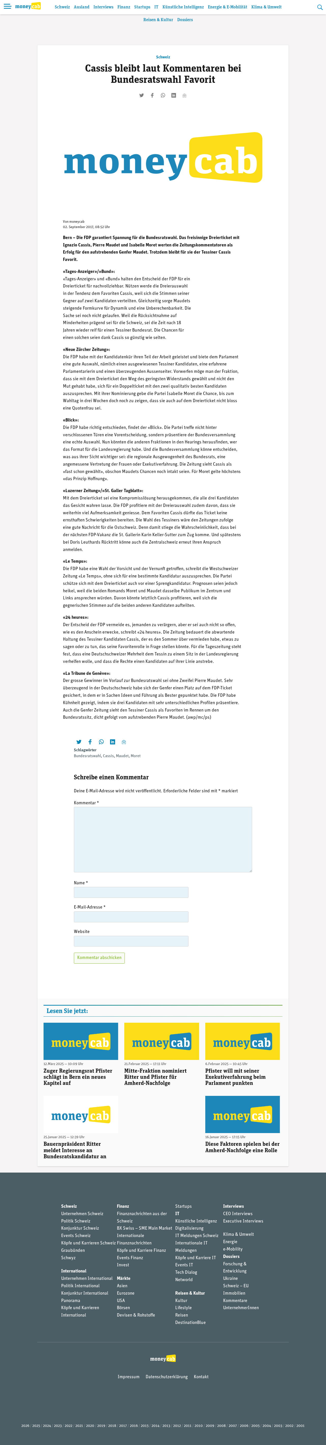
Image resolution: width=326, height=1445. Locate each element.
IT (156, 7)
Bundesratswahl (87, 756)
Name (81, 883)
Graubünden (73, 1251)
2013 (166, 1426)
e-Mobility (233, 1249)
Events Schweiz (76, 1236)
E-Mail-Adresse (90, 907)
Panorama (70, 1301)
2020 (90, 1426)
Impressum (129, 1377)
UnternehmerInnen (241, 1308)
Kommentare (235, 1301)
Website (82, 932)
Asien (122, 1286)
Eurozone (125, 1293)
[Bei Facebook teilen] (152, 95)
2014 (155, 1426)
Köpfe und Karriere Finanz (141, 1251)
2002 (289, 1426)
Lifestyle (183, 1308)
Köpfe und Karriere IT (195, 1258)
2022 (68, 1426)
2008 (221, 1426)
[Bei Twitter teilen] (141, 95)
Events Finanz (130, 1258)
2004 (267, 1426)
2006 (244, 1426)
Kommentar (86, 803)
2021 (79, 1426)
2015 (144, 1426)
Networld (184, 1280)
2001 (300, 1426)
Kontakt (201, 1377)
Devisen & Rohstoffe (136, 1315)
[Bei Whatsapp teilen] (163, 95)
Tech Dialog (186, 1272)
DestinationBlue (190, 1323)
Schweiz (62, 7)
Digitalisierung (189, 1228)
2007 (233, 1426)
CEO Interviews (238, 1214)
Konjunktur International (84, 1293)
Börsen (123, 1308)
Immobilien (234, 1293)
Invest (123, 1265)
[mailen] (184, 95)
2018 (112, 1426)
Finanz (123, 7)
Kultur (181, 1301)
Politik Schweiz (75, 1221)
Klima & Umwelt (266, 7)
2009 (210, 1426)
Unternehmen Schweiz (82, 1214)
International (73, 1271)
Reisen (181, 1315)
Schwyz (68, 1258)
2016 (134, 1426)
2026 (25, 1426)
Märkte (123, 1279)
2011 (188, 1426)
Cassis (108, 756)
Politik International (80, 1286)
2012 (177, 1426)
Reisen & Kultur (158, 20)
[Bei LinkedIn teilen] (174, 95)
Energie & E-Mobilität (227, 7)
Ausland (81, 7)
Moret (136, 756)
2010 (199, 1426)
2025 (36, 1426)
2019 (101, 1426)
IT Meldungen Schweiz (197, 1236)
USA (121, 1301)
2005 (255, 1426)
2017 (123, 1426)
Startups (142, 7)
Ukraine (230, 1279)
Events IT (184, 1265)
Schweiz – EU (236, 1286)
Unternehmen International (87, 1279)
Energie (230, 1242)
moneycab (77, 222)
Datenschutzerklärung (167, 1377)
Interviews (103, 7)
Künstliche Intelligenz (183, 7)
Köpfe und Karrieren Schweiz (88, 1243)
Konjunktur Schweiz (80, 1228)
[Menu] (7, 7)
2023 (58, 1426)
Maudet (122, 756)
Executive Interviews (243, 1221)
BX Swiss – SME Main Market (144, 1228)
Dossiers (185, 20)
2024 (47, 1426)
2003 (278, 1426)
